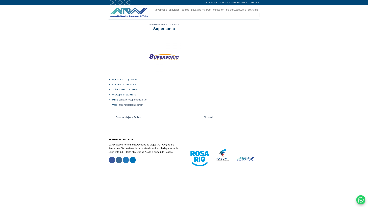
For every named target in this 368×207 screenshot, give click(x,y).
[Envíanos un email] (124, 2)
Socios (185, 10)
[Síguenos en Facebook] (111, 2)
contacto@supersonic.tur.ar (133, 99)
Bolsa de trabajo (201, 10)
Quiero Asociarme (236, 10)
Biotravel (208, 117)
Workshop (218, 10)
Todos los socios (170, 24)
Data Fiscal (254, 2)
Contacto (253, 10)
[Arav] (129, 12)
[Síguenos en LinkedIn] (129, 2)
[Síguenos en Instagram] (115, 2)
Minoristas (155, 24)
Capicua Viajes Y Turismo (128, 117)
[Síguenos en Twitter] (120, 2)
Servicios (174, 10)
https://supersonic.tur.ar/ (131, 105)
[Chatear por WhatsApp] (360, 199)
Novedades (161, 10)
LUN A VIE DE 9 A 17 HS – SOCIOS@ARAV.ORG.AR (224, 2)
